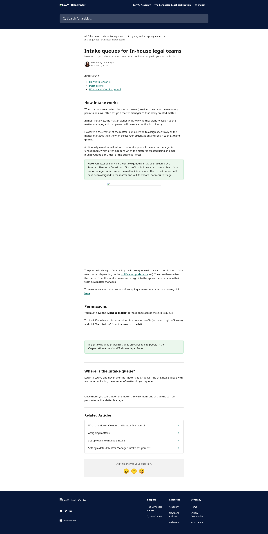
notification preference (134, 274)
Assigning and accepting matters (145, 36)
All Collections (91, 36)
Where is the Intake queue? (105, 89)
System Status (154, 516)
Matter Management (113, 36)
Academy (174, 506)
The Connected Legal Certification (172, 5)
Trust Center (197, 522)
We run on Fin (69, 520)
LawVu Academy (142, 5)
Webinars (174, 522)
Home (194, 506)
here (87, 293)
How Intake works (100, 82)
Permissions (96, 85)
